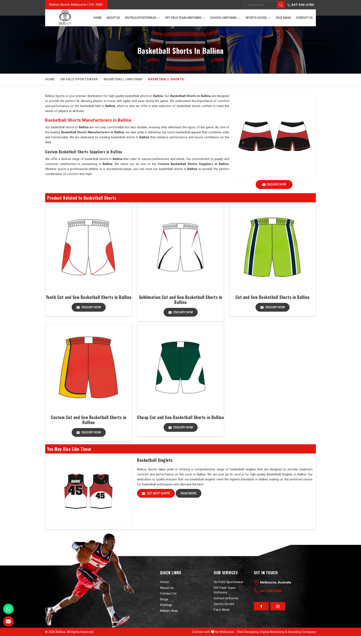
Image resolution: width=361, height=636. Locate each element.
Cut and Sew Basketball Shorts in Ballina (272, 297)
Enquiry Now (91, 307)
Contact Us (304, 17)
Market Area (169, 611)
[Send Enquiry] (8, 621)
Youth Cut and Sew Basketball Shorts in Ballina (88, 297)
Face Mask (283, 17)
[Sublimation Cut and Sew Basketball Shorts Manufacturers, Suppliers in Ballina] (180, 247)
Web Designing (248, 632)
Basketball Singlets (155, 459)
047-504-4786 (302, 5)
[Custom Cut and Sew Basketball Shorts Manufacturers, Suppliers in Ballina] (88, 367)
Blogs (164, 599)
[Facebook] (261, 606)
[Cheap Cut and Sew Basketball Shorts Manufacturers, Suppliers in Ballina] (180, 367)
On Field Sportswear (140, 17)
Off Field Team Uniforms (183, 17)
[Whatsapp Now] (8, 609)
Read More (188, 493)
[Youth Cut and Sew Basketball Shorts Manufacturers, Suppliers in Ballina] (88, 247)
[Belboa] (65, 17)
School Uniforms (223, 17)
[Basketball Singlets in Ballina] (88, 490)
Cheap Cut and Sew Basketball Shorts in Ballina (180, 417)
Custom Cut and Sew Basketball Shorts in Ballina (88, 420)
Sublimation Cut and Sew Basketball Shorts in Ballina (180, 300)
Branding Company (302, 632)
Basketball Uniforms (123, 79)
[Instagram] (277, 606)
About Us (113, 17)
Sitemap (166, 605)
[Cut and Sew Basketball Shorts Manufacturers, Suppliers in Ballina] (272, 247)
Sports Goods (256, 17)
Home (97, 17)
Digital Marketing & (273, 632)
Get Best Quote (158, 493)
